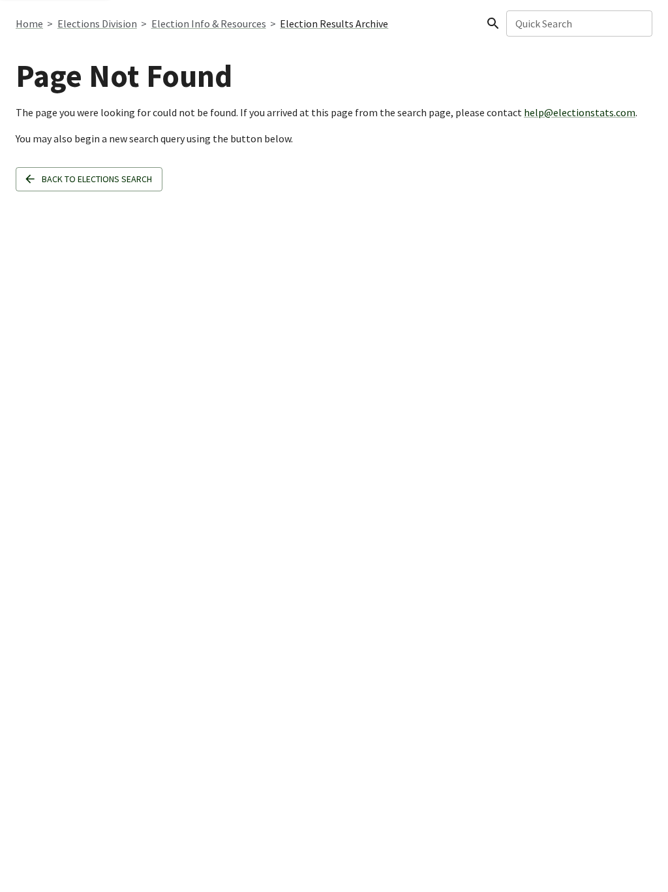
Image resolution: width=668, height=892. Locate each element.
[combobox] (578, 23)
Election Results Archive (334, 23)
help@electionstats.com (579, 112)
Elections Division (97, 23)
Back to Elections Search (97, 179)
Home (29, 23)
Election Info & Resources (208, 23)
